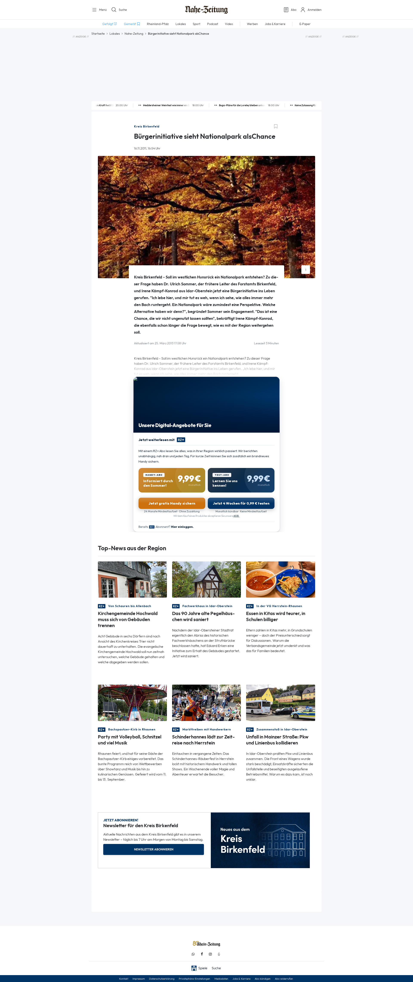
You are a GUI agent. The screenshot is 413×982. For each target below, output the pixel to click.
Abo (293, 10)
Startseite (98, 34)
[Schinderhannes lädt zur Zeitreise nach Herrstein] (206, 702)
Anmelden (315, 10)
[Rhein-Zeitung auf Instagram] (210, 954)
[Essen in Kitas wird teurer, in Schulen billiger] (280, 579)
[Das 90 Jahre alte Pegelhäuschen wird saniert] (206, 579)
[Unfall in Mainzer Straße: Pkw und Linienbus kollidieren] (280, 702)
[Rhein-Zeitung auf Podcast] (219, 954)
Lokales (114, 34)
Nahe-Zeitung (134, 34)
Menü (102, 10)
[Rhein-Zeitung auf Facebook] (202, 954)
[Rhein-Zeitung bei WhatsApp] (193, 954)
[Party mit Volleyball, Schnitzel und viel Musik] (132, 702)
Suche (123, 10)
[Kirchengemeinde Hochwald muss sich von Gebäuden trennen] (132, 579)
